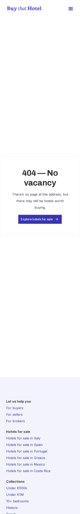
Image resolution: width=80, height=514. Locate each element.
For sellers (14, 414)
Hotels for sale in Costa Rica (28, 471)
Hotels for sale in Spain (24, 445)
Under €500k (16, 488)
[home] (23, 8)
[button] (71, 9)
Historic (12, 508)
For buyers (14, 408)
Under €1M (15, 495)
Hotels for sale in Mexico (25, 464)
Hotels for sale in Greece (25, 458)
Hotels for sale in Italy (23, 438)
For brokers (15, 421)
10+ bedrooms (17, 501)
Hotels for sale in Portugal (26, 451)
